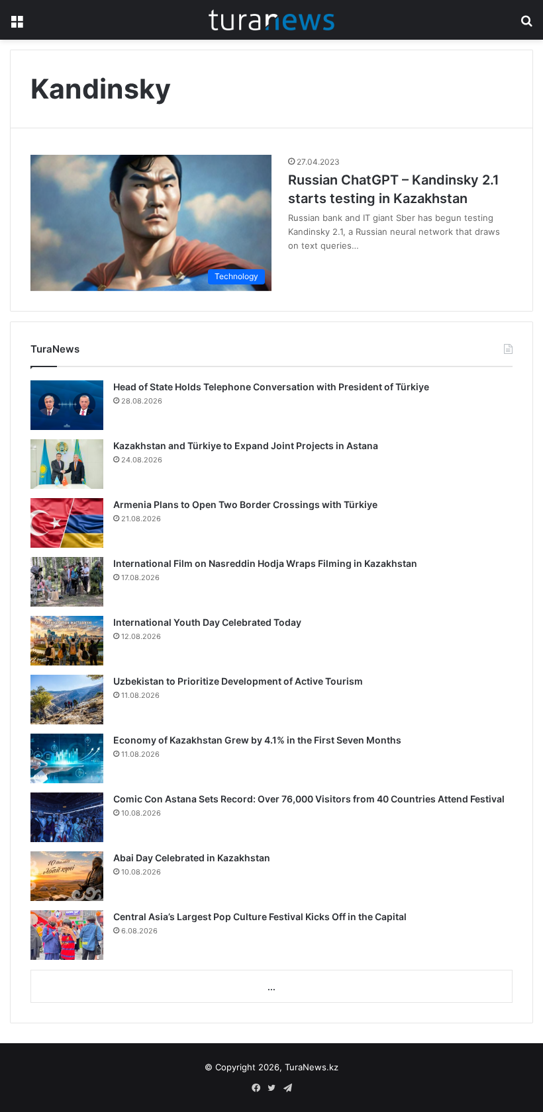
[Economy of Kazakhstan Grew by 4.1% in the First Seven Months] (66, 758)
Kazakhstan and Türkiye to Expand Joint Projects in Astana (245, 445)
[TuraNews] (271, 19)
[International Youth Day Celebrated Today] (66, 640)
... (271, 987)
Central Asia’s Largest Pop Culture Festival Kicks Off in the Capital (260, 916)
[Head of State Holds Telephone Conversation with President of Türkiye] (66, 405)
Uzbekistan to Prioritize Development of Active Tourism (238, 681)
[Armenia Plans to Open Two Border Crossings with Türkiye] (66, 523)
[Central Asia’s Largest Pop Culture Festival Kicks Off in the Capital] (66, 935)
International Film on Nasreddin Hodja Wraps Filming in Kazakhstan (265, 563)
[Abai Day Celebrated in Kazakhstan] (66, 876)
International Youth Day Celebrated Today (207, 622)
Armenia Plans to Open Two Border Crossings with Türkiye (245, 504)
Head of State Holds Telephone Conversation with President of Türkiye (271, 386)
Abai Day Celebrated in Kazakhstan (191, 857)
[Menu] (16, 25)
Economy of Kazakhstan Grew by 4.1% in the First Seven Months (257, 740)
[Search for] (526, 25)
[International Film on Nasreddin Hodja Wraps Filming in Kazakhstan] (66, 582)
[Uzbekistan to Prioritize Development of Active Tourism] (66, 699)
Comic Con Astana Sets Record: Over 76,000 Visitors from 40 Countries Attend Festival (309, 798)
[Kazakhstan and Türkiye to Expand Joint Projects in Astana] (66, 464)
